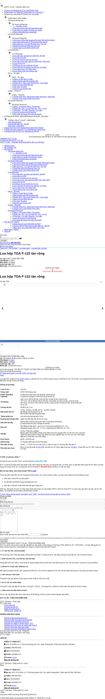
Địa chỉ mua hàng (6, 246)
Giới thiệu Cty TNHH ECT (34, 12)
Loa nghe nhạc (30, 69)
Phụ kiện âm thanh (35, 114)
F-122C (12, 360)
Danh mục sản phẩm (31, 14)
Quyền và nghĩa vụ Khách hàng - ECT (19, 623)
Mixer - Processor (33, 106)
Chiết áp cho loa (32, 65)
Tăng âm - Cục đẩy (35, 110)
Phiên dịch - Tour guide (39, 83)
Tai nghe (24, 87)
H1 (58, 447)
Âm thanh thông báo (15, 34)
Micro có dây (28, 79)
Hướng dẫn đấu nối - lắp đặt (18, 124)
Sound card (27, 89)
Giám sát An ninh (33, 48)
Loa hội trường (30, 112)
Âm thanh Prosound (15, 101)
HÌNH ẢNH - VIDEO (11, 229)
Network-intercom (33, 46)
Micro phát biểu (31, 32)
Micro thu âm (28, 85)
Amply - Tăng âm (14, 91)
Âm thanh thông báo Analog (44, 40)
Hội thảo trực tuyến (35, 30)
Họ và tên (3, 498)
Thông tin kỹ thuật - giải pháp (37, 116)
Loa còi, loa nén (31, 60)
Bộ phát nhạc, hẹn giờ (38, 44)
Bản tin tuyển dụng (12, 609)
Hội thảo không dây (35, 28)
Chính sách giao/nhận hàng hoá (17, 622)
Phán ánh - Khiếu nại (13, 611)
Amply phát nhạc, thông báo (45, 97)
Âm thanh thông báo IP (39, 42)
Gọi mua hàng (10, 243)
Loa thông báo (13, 50)
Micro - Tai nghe (14, 73)
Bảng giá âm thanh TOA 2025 (17, 494)
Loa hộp (23, 58)
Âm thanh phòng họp (15, 20)
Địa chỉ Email (5, 506)
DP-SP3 (41, 447)
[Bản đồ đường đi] (11, 660)
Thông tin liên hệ (33, 131)
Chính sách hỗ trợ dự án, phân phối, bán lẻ (21, 625)
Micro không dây (32, 81)
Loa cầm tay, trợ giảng (38, 67)
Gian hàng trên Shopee (34, 128)
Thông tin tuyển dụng (37, 129)
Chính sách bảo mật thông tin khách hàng (21, 629)
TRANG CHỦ (33, 10)
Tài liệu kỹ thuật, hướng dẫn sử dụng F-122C (54, 494)
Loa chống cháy (31, 71)
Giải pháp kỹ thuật (14, 122)
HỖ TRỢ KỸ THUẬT (11, 222)
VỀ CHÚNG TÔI (10, 147)
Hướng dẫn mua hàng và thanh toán (19, 620)
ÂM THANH (8, 149)
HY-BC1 (74, 447)
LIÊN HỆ (7, 231)
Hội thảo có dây (21, 26)
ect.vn (14, 657)
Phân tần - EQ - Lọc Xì (38, 108)
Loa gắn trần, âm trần (37, 56)
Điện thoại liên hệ (6, 502)
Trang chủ (3, 248)
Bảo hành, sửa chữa (36, 228)
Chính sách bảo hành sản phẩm (17, 627)
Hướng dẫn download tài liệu (16, 618)
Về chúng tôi (10, 605)
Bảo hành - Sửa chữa (16, 126)
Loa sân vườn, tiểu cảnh (41, 61)
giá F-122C (33, 494)
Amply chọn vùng (33, 98)
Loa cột (22, 63)
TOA (21, 379)
